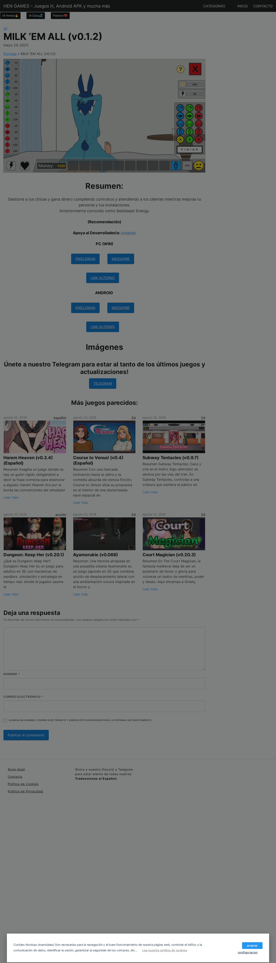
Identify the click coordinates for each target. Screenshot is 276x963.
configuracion (248, 952)
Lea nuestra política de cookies (164, 950)
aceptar (252, 945)
